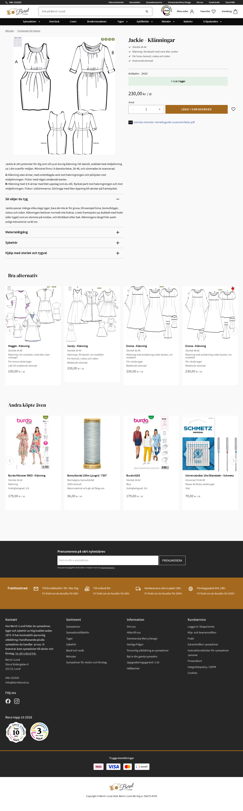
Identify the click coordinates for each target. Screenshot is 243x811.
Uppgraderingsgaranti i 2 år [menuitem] (143, 662)
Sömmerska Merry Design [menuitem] (179, 2)
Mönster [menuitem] (166, 21)
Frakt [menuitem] (191, 639)
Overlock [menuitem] (54, 21)
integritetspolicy (108, 567)
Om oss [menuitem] (200, 2)
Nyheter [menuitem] (188, 21)
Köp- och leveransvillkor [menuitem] (202, 632)
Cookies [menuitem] (192, 673)
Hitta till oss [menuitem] (134, 632)
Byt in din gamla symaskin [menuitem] (142, 657)
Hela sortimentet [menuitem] (116, 2)
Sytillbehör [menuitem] (143, 21)
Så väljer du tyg (16, 199)
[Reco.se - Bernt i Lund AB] (166, 11)
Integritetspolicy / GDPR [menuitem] (202, 667)
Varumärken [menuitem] (134, 2)
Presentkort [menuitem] (195, 661)
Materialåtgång (16, 232)
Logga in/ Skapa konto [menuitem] (201, 627)
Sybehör (11, 243)
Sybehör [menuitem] (71, 644)
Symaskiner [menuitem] (29, 21)
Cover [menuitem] (73, 21)
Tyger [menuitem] (120, 21)
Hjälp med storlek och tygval (26, 253)
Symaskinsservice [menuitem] (154, 2)
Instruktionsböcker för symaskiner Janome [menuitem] (208, 653)
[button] (208, 11)
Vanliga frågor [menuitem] (135, 644)
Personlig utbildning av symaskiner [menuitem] (148, 650)
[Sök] (147, 11)
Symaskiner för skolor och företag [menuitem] (86, 662)
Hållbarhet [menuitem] (133, 668)
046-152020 (15, 2)
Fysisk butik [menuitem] (214, 2)
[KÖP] (196, 109)
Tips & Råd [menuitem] (230, 2)
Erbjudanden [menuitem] (210, 21)
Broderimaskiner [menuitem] (97, 21)
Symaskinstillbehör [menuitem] (77, 632)
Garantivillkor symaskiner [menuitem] (203, 644)
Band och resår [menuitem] (75, 650)
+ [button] (159, 109)
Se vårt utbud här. (25, 653)
